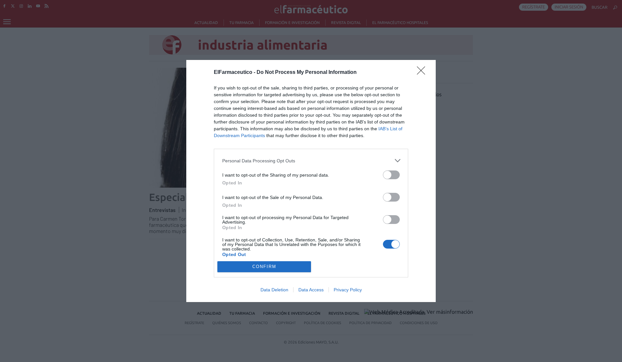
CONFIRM (264, 266)
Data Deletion (274, 289)
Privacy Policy (348, 289)
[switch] (391, 174)
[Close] (423, 72)
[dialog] (311, 181)
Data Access (311, 289)
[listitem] (311, 160)
